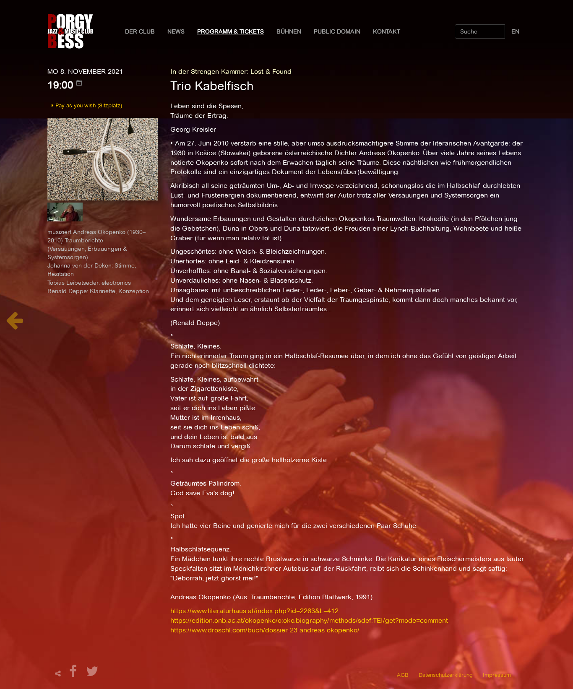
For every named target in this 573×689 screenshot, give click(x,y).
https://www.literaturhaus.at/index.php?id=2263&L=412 (254, 611)
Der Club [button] (140, 31)
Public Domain (337, 31)
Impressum (497, 674)
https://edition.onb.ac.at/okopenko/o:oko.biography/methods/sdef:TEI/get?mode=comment (309, 620)
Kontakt (386, 31)
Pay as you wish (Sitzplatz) (88, 105)
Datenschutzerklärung (446, 674)
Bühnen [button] (288, 31)
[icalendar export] (79, 82)
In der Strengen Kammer (208, 71)
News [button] (176, 31)
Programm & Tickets (230, 31)
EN (515, 31)
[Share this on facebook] (74, 674)
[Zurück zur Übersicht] (14, 325)
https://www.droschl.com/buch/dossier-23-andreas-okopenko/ (264, 630)
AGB (403, 674)
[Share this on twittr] (92, 674)
